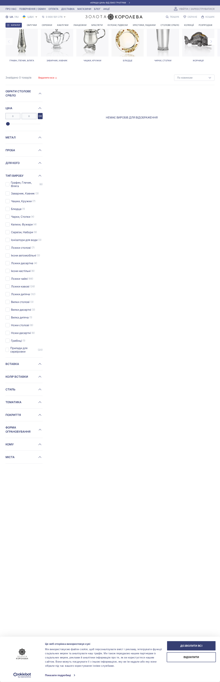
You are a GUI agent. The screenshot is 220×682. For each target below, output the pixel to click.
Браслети (97, 25)
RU (17, 16)
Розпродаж (205, 25)
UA (11, 16)
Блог (97, 8)
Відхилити (191, 656)
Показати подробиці (58, 675)
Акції (106, 8)
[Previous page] (9, 41)
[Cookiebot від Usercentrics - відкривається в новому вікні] (22, 675)
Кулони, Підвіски (118, 25)
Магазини (84, 8)
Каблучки (62, 25)
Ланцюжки (79, 25)
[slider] (8, 124)
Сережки (47, 25)
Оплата (53, 8)
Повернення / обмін (32, 8)
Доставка (68, 8)
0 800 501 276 (54, 17)
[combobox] (194, 78)
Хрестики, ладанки (144, 25)
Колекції (189, 25)
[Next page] (211, 41)
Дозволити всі (191, 645)
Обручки (32, 25)
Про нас (11, 8)
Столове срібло (170, 25)
